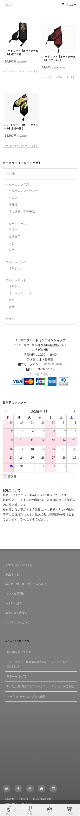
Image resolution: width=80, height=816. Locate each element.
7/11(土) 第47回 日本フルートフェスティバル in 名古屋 (40, 686)
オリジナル (16, 268)
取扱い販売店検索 (16, 612)
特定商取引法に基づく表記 (19, 803)
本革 (12, 250)
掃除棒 (13, 204)
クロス (13, 197)
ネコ (12, 300)
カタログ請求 (13, 603)
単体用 (13, 229)
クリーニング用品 (17, 184)
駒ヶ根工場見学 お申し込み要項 (25, 584)
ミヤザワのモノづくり (19, 564)
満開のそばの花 (16, 676)
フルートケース (16, 223)
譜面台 (10, 319)
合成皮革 (14, 236)
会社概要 (9, 799)
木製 (12, 243)
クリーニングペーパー (23, 190)
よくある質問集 (14, 593)
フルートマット (28, 71)
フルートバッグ (16, 262)
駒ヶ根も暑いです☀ (19, 652)
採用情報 (23, 799)
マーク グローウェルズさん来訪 (26, 696)
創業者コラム (13, 574)
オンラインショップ (17, 622)
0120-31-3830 (53, 364)
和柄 (12, 307)
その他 (10, 173)
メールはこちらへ (40, 374)
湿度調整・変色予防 (22, 211)
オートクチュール (12, 71)
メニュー (71, 4)
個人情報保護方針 (42, 799)
